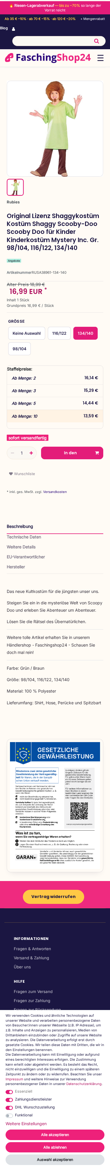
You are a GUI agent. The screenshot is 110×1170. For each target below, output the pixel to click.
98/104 (19, 348)
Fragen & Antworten (32, 948)
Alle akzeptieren (55, 1134)
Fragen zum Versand (33, 991)
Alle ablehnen (55, 1147)
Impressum (14, 1079)
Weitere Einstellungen (26, 1123)
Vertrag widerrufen (53, 896)
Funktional (24, 1115)
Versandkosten (54, 492)
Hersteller (16, 566)
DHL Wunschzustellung (35, 1107)
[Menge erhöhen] (31, 453)
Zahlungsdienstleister (33, 1099)
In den (70, 453)
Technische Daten (24, 536)
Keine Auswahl (27, 333)
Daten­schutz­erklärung (83, 1084)
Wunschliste (24, 474)
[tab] (55, 528)
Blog (4, 28)
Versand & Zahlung (31, 957)
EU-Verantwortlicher (26, 556)
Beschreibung (20, 526)
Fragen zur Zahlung (32, 1000)
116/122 (59, 333)
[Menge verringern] (12, 453)
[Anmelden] (14, 29)
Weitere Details (21, 546)
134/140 (85, 333)
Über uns (22, 967)
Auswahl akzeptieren (55, 1159)
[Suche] (96, 41)
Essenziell (23, 1091)
